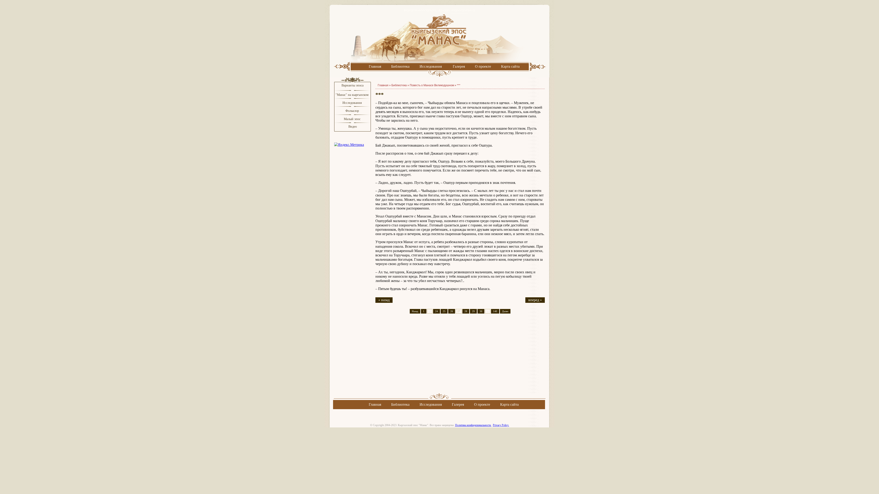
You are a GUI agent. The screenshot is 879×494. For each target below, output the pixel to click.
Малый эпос (352, 119)
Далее (505, 311)
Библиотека (400, 66)
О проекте (483, 66)
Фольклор (352, 111)
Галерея (459, 66)
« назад (384, 300)
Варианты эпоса (353, 85)
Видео (352, 126)
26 (451, 311)
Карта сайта (510, 66)
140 (495, 311)
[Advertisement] (460, 357)
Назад (415, 311)
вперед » (535, 300)
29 (473, 311)
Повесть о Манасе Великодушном (432, 85)
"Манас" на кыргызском (352, 95)
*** (458, 85)
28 (465, 311)
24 (436, 311)
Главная (375, 66)
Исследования (431, 66)
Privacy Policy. (501, 425)
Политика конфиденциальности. (473, 425)
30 (481, 311)
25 (444, 311)
